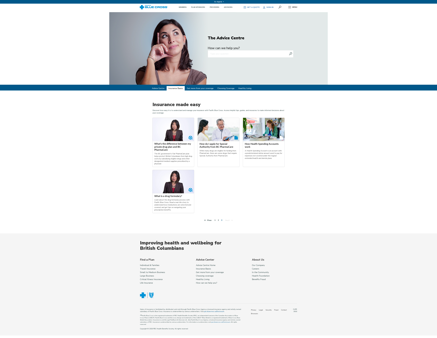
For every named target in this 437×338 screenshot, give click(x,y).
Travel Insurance (147, 268)
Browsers (254, 314)
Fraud (276, 310)
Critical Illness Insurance (151, 279)
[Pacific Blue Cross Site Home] (154, 7)
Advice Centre (158, 88)
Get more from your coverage (200, 88)
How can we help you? (224, 48)
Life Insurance (146, 282)
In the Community (260, 272)
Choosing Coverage (225, 88)
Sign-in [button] (269, 7)
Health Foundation (261, 275)
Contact (284, 310)
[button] (280, 7)
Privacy (253, 310)
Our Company (258, 265)
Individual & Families (149, 265)
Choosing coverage (204, 275)
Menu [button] (294, 7)
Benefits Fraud (259, 279)
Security (269, 310)
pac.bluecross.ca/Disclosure (214, 311)
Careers (255, 268)
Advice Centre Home (205, 265)
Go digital (218, 2)
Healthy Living (244, 88)
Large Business (147, 275)
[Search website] (290, 54)
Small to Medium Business (152, 272)
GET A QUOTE (253, 7)
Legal (261, 310)
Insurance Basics (175, 88)
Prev (209, 220)
